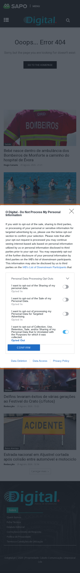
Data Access (40, 360)
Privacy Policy (61, 360)
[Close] (72, 212)
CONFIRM (24, 347)
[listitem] (40, 278)
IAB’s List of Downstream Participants (44, 267)
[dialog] (40, 286)
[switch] (66, 287)
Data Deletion (19, 360)
